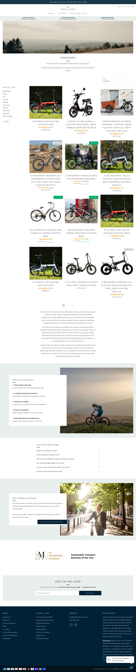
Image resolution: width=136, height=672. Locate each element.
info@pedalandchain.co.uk (78, 617)
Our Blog (6, 629)
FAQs (5, 626)
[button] (42, 188)
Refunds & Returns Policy (44, 620)
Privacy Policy (41, 626)
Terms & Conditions (42, 632)
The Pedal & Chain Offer (44, 617)
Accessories (7, 638)
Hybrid (5, 108)
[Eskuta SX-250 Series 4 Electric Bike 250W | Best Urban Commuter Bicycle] (81, 102)
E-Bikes (50, 13)
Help (84, 13)
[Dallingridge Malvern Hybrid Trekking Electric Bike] (81, 211)
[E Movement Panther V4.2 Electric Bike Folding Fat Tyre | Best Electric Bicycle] (116, 263)
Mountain (6, 113)
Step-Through (7, 116)
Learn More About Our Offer (51, 522)
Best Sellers (7, 91)
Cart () (127, 6)
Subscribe (89, 593)
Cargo (5, 94)
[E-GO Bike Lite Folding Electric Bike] (45, 263)
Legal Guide (40, 635)
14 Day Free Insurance (10, 632)
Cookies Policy (41, 629)
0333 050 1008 (74, 620)
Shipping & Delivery (42, 623)
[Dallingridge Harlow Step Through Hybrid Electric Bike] (45, 211)
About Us (6, 620)
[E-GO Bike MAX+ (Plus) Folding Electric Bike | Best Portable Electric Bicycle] (116, 156)
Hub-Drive (6, 105)
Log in (119, 6)
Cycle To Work (75, 13)
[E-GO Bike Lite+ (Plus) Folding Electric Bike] (116, 211)
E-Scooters (61, 13)
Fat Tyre (5, 99)
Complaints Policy (42, 638)
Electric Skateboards (10, 635)
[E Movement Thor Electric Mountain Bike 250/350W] (81, 156)
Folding (5, 102)
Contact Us (6, 617)
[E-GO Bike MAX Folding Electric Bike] (45, 102)
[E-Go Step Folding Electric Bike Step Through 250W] (81, 263)
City (4, 97)
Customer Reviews (9, 623)
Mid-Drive (6, 110)
